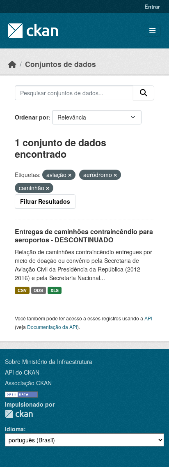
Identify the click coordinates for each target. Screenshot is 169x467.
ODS (38, 290)
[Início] (12, 64)
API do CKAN (22, 372)
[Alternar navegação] (152, 31)
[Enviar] (143, 92)
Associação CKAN (28, 383)
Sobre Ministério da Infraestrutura (48, 361)
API (148, 318)
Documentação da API (52, 326)
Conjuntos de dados (60, 64)
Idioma (14, 429)
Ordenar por (31, 117)
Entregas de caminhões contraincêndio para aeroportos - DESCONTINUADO (84, 236)
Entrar (152, 6)
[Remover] (69, 175)
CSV (22, 290)
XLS (54, 290)
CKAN (19, 413)
